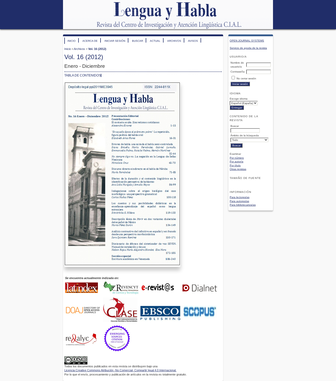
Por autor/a (236, 161)
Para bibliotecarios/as (243, 204)
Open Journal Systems (247, 40)
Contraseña (237, 71)
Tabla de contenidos (82, 75)
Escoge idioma (239, 98)
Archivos (174, 40)
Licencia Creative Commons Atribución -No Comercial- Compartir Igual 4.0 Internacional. (120, 370)
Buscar (137, 40)
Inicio (71, 40)
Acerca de (90, 40)
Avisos (193, 40)
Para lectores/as (239, 197)
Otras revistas (238, 169)
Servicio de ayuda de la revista (248, 48)
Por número (237, 157)
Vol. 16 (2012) (97, 48)
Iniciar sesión (114, 40)
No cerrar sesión (246, 78)
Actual (155, 40)
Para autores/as (239, 201)
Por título (235, 165)
